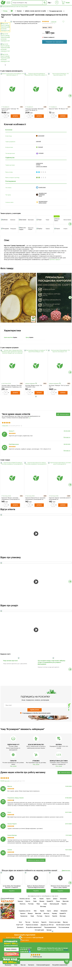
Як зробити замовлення (59, 965)
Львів (34, 901)
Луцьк (58, 901)
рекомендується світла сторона (43, 202)
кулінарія (41, 153)
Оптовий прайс (39, 930)
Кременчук (24, 916)
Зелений (40, 147)
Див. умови (13, 766)
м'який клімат (42, 187)
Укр (49, 3)
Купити (15, 116)
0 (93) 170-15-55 (22, 949)
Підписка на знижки (32, 925)
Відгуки (65, 922)
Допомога (20, 927)
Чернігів (63, 904)
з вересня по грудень (39, 164)
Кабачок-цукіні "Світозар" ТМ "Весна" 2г (9, 109)
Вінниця (42, 901)
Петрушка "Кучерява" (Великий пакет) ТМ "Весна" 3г (34, 109)
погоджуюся (27, 713)
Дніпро (55, 899)
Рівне (38, 904)
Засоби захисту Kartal (63, 925)
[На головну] (3, 3)
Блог (20, 922)
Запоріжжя (63, 899)
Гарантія (43, 922)
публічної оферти (54, 259)
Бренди (49, 930)
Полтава (30, 904)
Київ (34, 899)
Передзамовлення (50, 927)
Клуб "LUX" (19, 925)
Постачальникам (63, 927)
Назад (5, 11)
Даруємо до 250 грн (47, 925)
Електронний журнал (43, 965)
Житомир (43, 906)
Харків (41, 899)
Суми (45, 904)
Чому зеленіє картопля (10, 661)
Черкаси (20, 901)
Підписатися (34, 710)
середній (38, 141)
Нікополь (22, 904)
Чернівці (54, 913)
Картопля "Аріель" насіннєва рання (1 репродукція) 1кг (59, 498)
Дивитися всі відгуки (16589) (36, 860)
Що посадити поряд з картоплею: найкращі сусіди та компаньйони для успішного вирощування (51, 662)
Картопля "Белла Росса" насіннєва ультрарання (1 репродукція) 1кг (35, 498)
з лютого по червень (41, 166)
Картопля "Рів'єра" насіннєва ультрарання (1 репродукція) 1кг (10, 498)
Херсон (27, 901)
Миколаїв (65, 901)
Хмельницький (54, 904)
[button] (70, 95)
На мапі (66, 950)
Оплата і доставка (54, 922)
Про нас (27, 922)
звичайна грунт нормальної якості (43, 195)
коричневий (41, 135)
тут (29, 417)
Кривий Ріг (50, 901)
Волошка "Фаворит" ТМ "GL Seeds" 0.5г (59, 386)
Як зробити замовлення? (34, 927)
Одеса (48, 899)
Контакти (36, 922)
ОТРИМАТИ (11, 954)
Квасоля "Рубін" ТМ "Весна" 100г (58, 109)
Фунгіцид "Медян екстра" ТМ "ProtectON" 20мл (33, 386)
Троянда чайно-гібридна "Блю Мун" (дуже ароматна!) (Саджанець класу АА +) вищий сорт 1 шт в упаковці (11, 386)
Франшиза (8, 965)
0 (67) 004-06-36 (22, 952)
